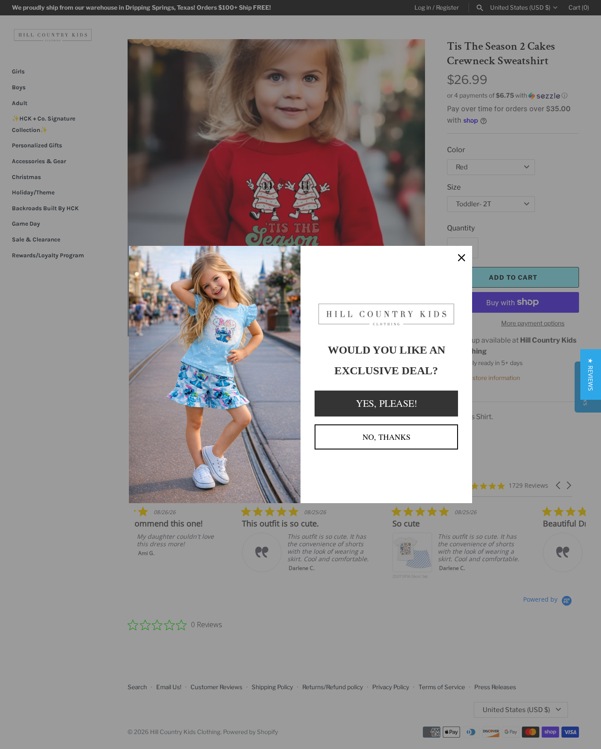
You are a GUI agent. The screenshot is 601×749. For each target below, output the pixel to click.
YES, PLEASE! (386, 403)
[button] (590, 374)
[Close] (461, 256)
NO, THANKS (386, 436)
